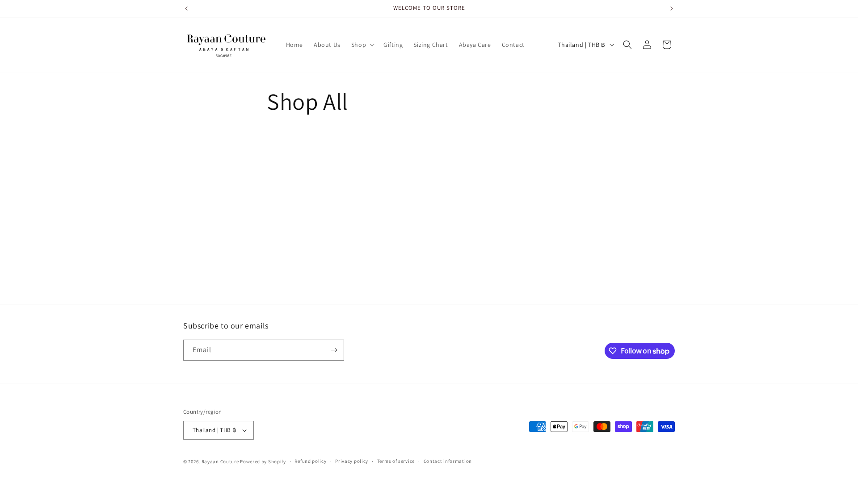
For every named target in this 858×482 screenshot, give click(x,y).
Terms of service (396, 461)
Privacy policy (351, 461)
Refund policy (310, 461)
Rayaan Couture (220, 461)
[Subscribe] (334, 350)
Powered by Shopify (263, 461)
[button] (362, 44)
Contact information (448, 461)
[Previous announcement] (186, 8)
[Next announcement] (671, 8)
